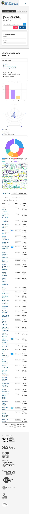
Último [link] (24, 426)
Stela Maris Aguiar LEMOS (5, 403)
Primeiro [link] (5, 426)
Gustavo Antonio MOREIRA (4, 274)
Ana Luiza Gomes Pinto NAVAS (5, 232)
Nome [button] (3, 203)
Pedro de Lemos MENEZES (4, 361)
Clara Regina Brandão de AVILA (5, 248)
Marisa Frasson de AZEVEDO (5, 334)
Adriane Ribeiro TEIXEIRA (4, 209)
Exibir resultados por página (14, 198)
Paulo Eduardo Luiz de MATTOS (5, 355)
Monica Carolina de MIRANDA (5, 340)
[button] (26, 3)
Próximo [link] (19, 426)
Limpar (15, 27)
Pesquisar (22, 27)
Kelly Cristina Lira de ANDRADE (5, 302)
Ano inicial (5, 36)
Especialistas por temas (9, 11)
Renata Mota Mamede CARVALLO (5, 385)
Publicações (17, 208)
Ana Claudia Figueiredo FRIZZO (5, 226)
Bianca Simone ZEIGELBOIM (5, 238)
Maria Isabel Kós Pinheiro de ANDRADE (5, 328)
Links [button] (16, 203)
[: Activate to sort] (12, 204)
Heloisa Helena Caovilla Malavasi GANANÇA (5, 281)
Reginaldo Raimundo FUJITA (4, 379)
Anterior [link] (11, 426)
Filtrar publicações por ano (10, 34)
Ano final (5, 40)
